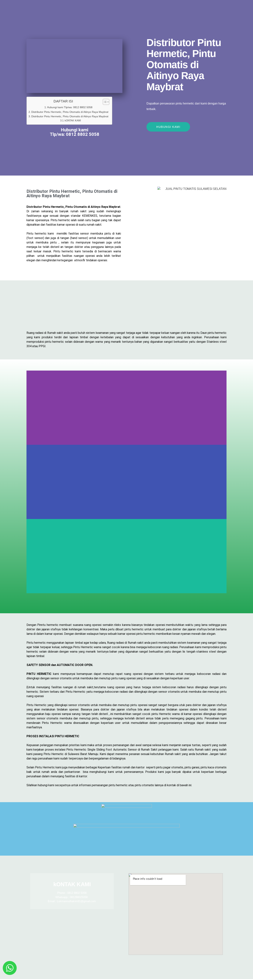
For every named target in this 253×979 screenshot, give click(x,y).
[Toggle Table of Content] (104, 102)
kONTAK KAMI (73, 120)
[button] (126, 595)
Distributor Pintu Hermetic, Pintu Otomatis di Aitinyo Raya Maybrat (69, 111)
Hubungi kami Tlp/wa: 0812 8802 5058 (69, 107)
